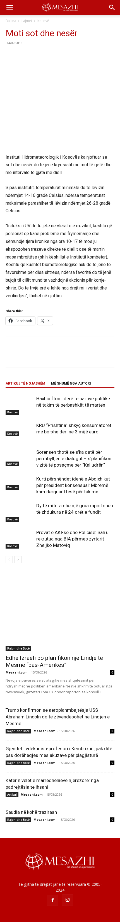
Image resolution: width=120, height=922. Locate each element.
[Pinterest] (36, 55)
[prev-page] (9, 559)
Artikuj (12, 795)
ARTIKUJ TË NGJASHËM (25, 383)
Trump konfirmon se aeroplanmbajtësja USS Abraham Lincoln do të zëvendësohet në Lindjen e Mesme (58, 716)
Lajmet (26, 20)
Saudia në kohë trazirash (31, 812)
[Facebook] (11, 55)
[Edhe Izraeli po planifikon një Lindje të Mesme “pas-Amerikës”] (60, 611)
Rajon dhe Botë (18, 648)
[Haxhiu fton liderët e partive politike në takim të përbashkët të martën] (19, 405)
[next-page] (18, 559)
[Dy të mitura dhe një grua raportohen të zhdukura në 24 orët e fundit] (19, 512)
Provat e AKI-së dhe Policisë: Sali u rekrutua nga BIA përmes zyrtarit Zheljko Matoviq (72, 539)
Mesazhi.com (16, 672)
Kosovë (43, 20)
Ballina (11, 20)
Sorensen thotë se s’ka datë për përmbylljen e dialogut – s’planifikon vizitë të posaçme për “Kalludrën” (73, 458)
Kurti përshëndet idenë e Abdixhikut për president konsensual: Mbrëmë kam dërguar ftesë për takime (73, 485)
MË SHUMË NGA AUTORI (71, 383)
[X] (24, 55)
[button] (9, 7)
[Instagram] (67, 900)
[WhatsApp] (49, 55)
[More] (63, 55)
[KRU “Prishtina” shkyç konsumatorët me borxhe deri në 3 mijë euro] (19, 429)
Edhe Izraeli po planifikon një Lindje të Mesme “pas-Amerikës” (54, 661)
